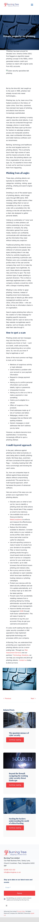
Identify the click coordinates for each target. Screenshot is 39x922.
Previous (8, 698)
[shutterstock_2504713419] (19, 713)
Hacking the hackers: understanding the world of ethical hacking (19, 820)
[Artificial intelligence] (19, 753)
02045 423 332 (10, 870)
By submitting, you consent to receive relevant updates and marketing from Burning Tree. (19, 899)
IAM (21, 611)
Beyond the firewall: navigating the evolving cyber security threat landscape (18, 777)
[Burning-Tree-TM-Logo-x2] (11, 4)
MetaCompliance (16, 519)
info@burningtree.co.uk (12, 872)
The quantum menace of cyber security (19, 734)
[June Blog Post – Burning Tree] (19, 798)
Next (32, 698)
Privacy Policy (21, 911)
